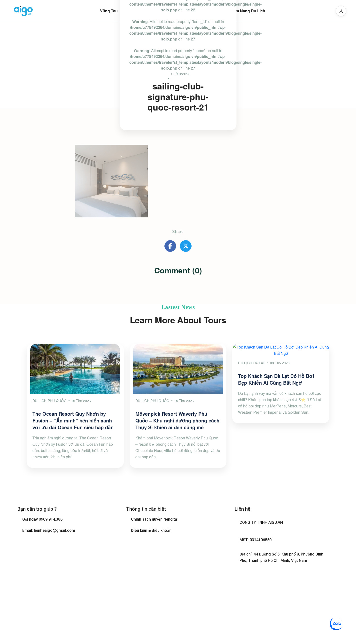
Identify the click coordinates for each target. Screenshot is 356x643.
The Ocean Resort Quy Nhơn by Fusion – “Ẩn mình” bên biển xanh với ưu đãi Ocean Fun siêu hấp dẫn (73, 420)
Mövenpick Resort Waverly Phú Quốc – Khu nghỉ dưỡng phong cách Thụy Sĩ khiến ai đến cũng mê (177, 420)
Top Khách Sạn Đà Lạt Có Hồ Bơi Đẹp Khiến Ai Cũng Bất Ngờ (276, 379)
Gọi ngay (42, 519)
